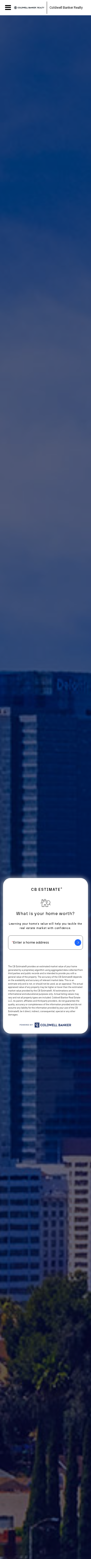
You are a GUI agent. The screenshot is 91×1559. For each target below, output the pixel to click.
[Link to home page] (29, 7)
